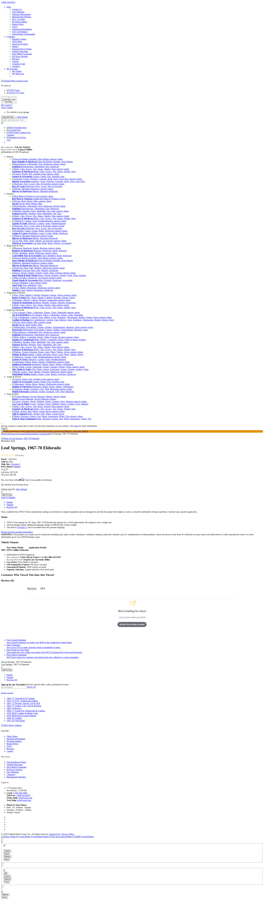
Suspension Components (39, 434)
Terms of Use (55, 834)
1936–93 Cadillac (14, 718)
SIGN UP (31, 687)
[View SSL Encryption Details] (61, 836)
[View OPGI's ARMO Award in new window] (83, 836)
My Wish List (18, 74)
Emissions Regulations (22, 29)
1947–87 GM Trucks (16, 720)
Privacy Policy (68, 834)
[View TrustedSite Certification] (40, 836)
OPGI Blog (17, 41)
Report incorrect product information (17, 532)
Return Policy (18, 24)
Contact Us (17, 9)
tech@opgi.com (24, 800)
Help (9, 7)
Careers (15, 61)
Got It (4, 429)
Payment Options (19, 22)
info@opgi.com (25, 798)
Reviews (16, 59)
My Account (12, 69)
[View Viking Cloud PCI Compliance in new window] (16, 836)
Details (10, 502)
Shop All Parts (8, 117)
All (7, 434)
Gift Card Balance (20, 31)
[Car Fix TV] (15, 92)
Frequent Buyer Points (22, 49)
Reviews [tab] (31, 588)
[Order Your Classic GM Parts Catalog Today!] (11, 725)
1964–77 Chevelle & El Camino (21, 698)
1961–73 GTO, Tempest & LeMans (22, 701)
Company (11, 36)
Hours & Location (20, 44)
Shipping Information (21, 14)
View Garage (7, 107)
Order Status (12, 736)
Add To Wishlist (8, 497)
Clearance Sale (18, 64)
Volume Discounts (20, 51)
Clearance (11, 774)
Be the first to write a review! (132, 624)
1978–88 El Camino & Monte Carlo (22, 713)
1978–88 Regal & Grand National (21, 716)
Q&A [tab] (42, 588)
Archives (16, 66)
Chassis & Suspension (18, 434)
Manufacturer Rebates (21, 17)
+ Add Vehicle (21, 117)
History (15, 46)
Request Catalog (19, 39)
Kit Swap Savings (20, 56)
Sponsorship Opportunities (23, 34)
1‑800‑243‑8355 (8, 2)
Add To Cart (7, 495)
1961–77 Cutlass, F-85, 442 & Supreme (24, 706)
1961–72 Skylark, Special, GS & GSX (23, 703)
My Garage (7, 105)
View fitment (21, 489)
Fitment (10, 505)
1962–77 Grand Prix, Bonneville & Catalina (26, 711)
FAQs (14, 27)
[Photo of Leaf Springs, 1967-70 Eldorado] (20, 438)
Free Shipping (18, 12)
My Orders (17, 71)
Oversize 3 (15, 464)
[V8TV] (13, 90)
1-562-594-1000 (20, 793)
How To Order (18, 19)
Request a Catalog (7, 693)
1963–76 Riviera (14, 708)
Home (3, 434)
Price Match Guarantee (22, 54)
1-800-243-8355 (23, 795)
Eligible (17, 466)
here (76, 426)
